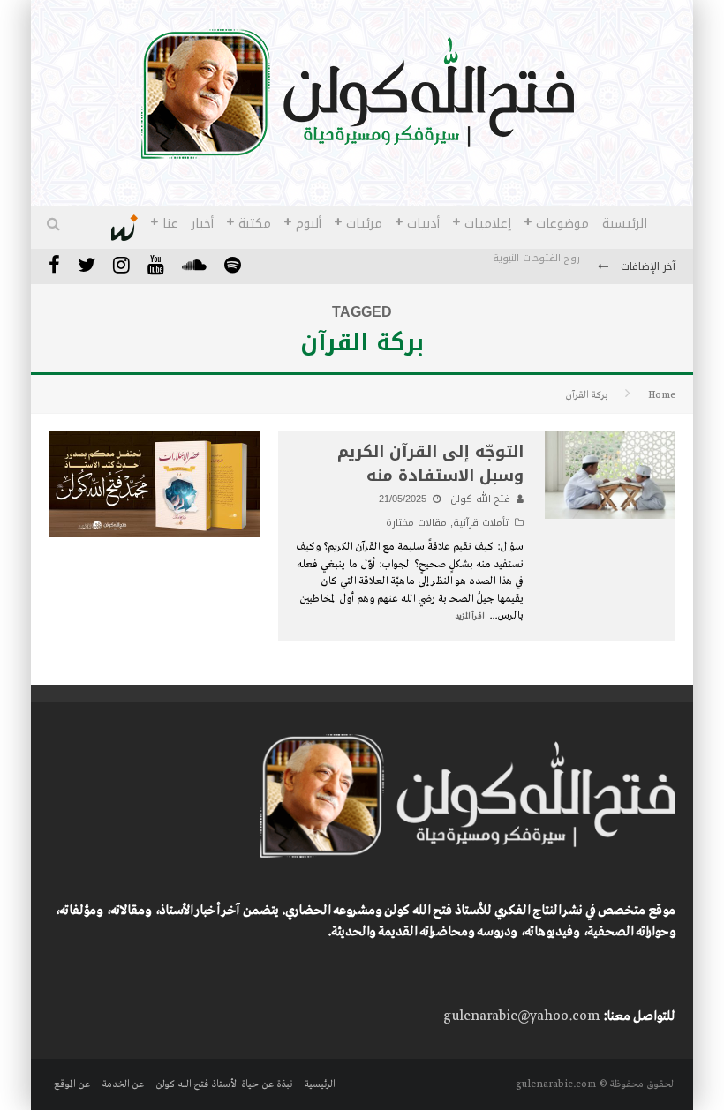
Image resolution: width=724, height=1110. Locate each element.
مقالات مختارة (416, 523)
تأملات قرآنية (481, 523)
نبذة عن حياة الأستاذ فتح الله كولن (223, 1084)
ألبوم (308, 224)
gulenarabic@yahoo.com (521, 1016)
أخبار (203, 224)
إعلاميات (487, 224)
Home (661, 395)
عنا (170, 224)
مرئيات (364, 224)
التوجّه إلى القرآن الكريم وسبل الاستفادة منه (430, 464)
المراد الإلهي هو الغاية (529, 277)
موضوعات (562, 224)
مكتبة (254, 224)
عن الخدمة (123, 1084)
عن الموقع (72, 1084)
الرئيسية (624, 224)
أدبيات (423, 224)
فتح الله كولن (480, 499)
